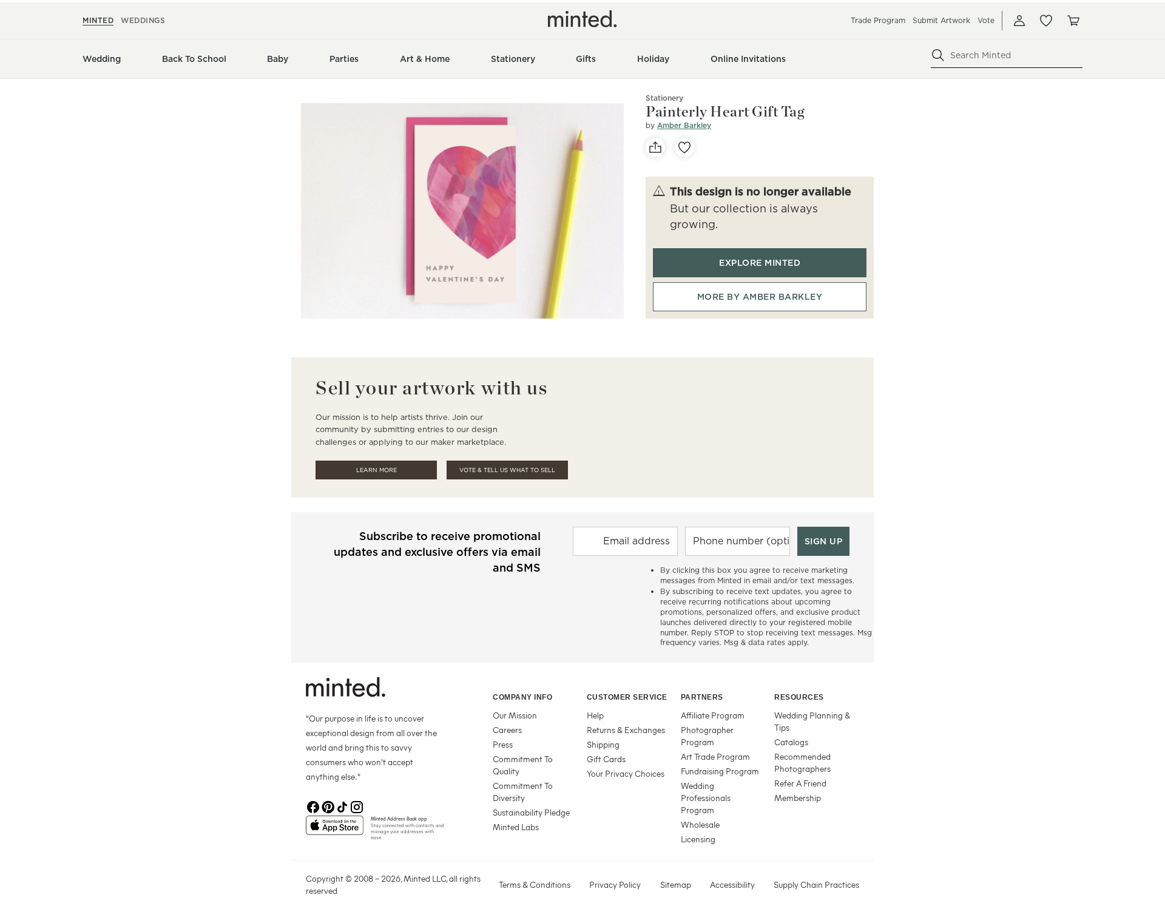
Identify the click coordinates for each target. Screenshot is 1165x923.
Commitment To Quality (523, 765)
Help (595, 715)
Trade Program (878, 20)
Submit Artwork (941, 20)
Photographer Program (707, 736)
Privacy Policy (615, 884)
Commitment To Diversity (523, 791)
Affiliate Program (713, 715)
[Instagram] (357, 806)
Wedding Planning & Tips (812, 721)
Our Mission (515, 715)
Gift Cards (606, 759)
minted (98, 20)
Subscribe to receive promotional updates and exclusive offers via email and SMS (437, 552)
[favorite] (684, 147)
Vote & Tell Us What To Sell (507, 470)
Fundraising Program (720, 771)
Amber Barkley (684, 125)
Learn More (376, 470)
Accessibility (732, 884)
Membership (797, 797)
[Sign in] (1019, 20)
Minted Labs (516, 827)
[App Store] (334, 830)
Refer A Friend (800, 783)
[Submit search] (938, 55)
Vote (986, 20)
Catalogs (791, 742)
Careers (507, 729)
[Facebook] (313, 806)
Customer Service (627, 697)
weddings (143, 20)
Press (503, 744)
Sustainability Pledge (531, 812)
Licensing (698, 839)
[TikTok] (342, 806)
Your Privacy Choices (625, 773)
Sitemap (675, 884)
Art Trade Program (715, 756)
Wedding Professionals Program (706, 798)
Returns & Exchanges (626, 729)
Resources (799, 697)
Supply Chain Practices (816, 884)
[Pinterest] (327, 806)
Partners (702, 697)
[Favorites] (1046, 20)
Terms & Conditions (534, 884)
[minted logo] (582, 18)
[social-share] (655, 147)
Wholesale (700, 824)
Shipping (603, 744)
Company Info (522, 697)
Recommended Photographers (802, 762)
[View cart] (1072, 20)
